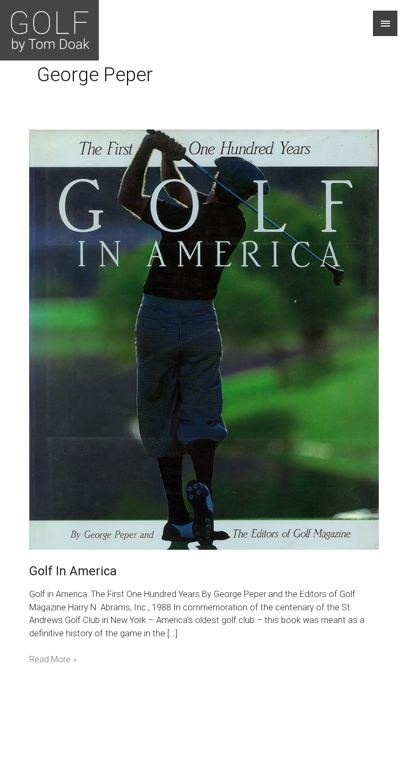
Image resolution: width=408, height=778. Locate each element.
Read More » (52, 658)
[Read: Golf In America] (204, 339)
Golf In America (73, 571)
